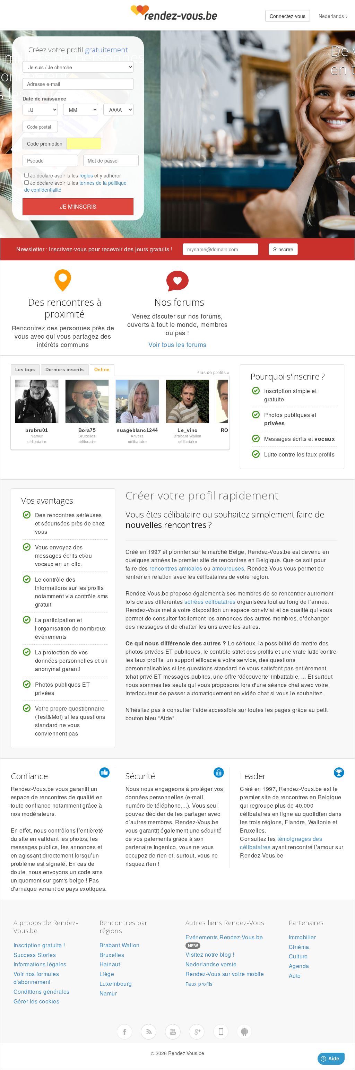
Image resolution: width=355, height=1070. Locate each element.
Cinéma (299, 947)
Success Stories (35, 955)
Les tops (25, 369)
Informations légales (40, 964)
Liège (106, 974)
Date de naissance (44, 98)
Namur (108, 993)
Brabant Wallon (119, 945)
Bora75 (87, 430)
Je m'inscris (78, 206)
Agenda (299, 966)
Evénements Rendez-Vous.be (224, 937)
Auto (295, 976)
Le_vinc (187, 430)
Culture (298, 956)
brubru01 (36, 430)
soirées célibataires (210, 602)
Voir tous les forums (177, 344)
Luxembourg (115, 984)
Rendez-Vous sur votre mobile (224, 974)
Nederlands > (333, 15)
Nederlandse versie (211, 964)
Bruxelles (111, 955)
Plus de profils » (213, 372)
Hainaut (109, 964)
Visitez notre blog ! (209, 954)
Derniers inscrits (64, 369)
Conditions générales (42, 991)
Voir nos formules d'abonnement (36, 978)
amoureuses (228, 568)
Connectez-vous (287, 15)
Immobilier (302, 937)
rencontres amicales (175, 568)
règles (86, 175)
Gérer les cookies (36, 1001)
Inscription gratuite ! (39, 945)
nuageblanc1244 (137, 430)
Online (102, 369)
